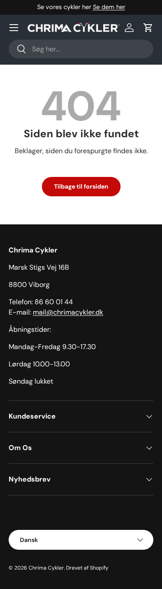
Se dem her (109, 7)
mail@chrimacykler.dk (68, 312)
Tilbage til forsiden (81, 186)
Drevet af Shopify (87, 567)
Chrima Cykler (46, 567)
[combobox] (81, 49)
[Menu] (13, 27)
